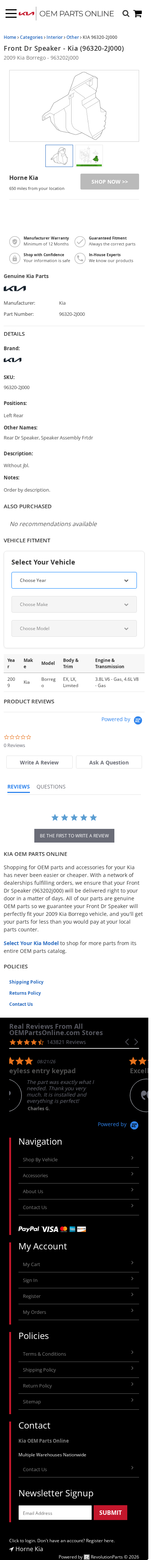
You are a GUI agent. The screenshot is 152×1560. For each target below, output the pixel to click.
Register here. (100, 1540)
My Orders (34, 1312)
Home (10, 37)
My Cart (31, 1264)
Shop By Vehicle (40, 1159)
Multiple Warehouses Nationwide (52, 1455)
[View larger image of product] (59, 156)
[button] (127, 1042)
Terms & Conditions (44, 1353)
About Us (33, 1191)
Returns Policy (25, 993)
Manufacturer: (19, 303)
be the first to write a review (74, 836)
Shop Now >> (109, 181)
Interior (54, 37)
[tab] (39, 762)
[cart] (138, 13)
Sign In (30, 1280)
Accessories (35, 1175)
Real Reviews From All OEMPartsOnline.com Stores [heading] (56, 1029)
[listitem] (64, 1084)
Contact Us (21, 1004)
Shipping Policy (26, 982)
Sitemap (32, 1401)
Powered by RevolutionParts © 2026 (99, 1557)
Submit (110, 1513)
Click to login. (22, 1540)
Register (32, 1296)
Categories (31, 37)
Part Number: (19, 314)
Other (72, 37)
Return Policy (37, 1385)
